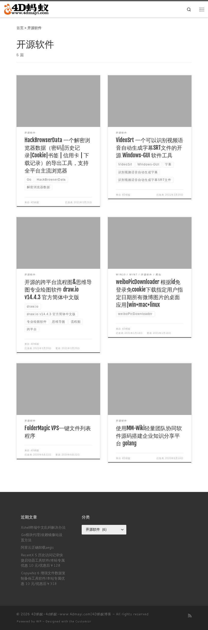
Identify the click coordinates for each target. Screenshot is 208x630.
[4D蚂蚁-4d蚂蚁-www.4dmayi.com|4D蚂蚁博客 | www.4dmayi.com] (27, 9)
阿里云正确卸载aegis (37, 547)
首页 (20, 27)
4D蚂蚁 (35, 202)
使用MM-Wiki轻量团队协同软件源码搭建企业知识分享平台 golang (149, 436)
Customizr (83, 621)
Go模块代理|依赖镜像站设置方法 (41, 537)
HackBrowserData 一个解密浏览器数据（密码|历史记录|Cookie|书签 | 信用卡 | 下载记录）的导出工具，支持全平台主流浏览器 (57, 155)
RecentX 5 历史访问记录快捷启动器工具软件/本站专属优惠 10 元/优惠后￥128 (43, 560)
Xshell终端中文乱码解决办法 (43, 527)
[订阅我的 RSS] (190, 615)
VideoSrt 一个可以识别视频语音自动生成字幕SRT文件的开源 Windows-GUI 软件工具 (149, 148)
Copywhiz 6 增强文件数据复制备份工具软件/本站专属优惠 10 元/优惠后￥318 (43, 578)
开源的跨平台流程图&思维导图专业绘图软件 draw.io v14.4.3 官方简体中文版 (58, 289)
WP (39, 621)
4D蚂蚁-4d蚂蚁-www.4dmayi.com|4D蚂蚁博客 (71, 614)
